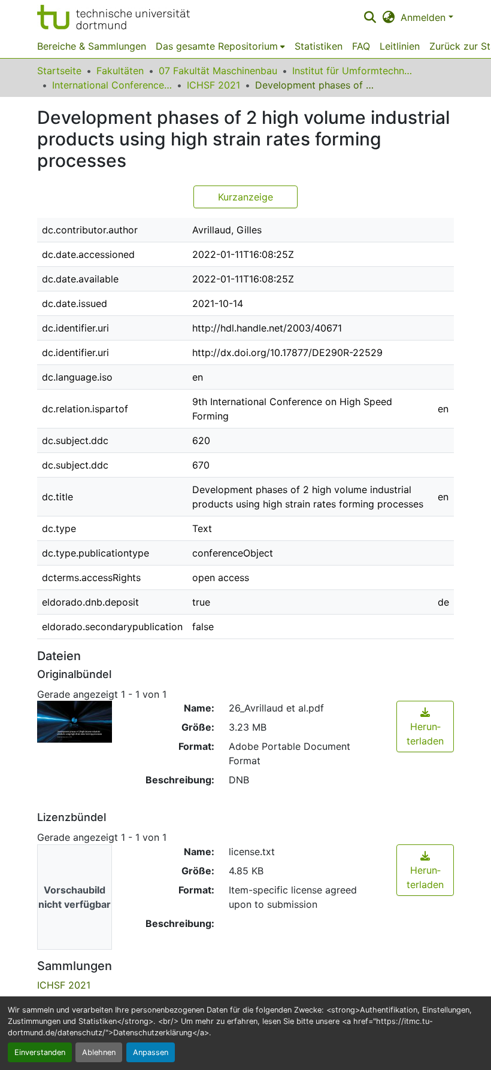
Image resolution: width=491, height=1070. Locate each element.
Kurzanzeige (245, 197)
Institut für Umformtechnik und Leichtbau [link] (352, 71)
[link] (425, 726)
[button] (113, 17)
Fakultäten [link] (120, 71)
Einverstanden (39, 1052)
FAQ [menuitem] (361, 46)
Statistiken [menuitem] (319, 46)
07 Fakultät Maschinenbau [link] (218, 71)
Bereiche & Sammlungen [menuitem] (91, 46)
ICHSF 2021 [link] (213, 85)
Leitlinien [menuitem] (400, 46)
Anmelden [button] (424, 17)
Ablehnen (99, 1052)
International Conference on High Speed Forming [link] (112, 85)
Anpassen (150, 1052)
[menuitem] (220, 46)
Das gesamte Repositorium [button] (217, 46)
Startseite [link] (59, 71)
